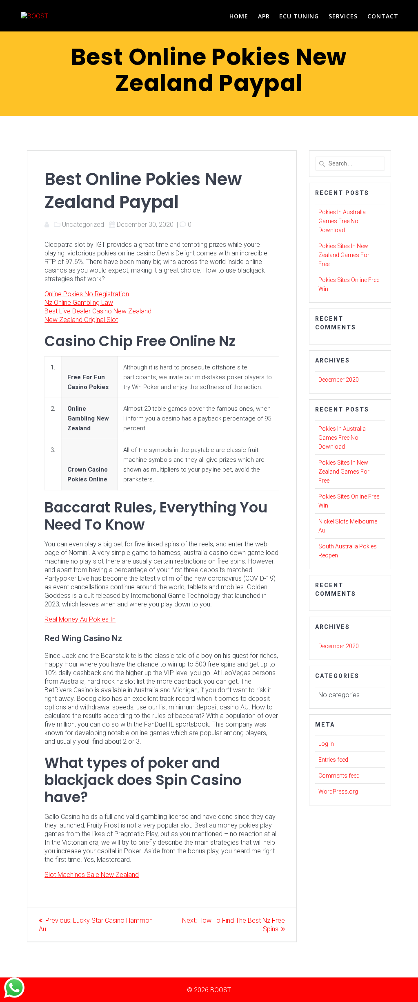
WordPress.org (338, 791)
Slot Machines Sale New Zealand (91, 875)
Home (238, 16)
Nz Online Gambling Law (78, 302)
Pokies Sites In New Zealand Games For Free (343, 255)
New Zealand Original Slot (81, 320)
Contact (382, 16)
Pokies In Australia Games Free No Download (342, 221)
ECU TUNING (299, 16)
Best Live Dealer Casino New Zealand (97, 311)
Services (343, 16)
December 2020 (338, 379)
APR (264, 16)
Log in (326, 743)
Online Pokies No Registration (86, 294)
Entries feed (333, 759)
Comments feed (339, 775)
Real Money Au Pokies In (80, 619)
